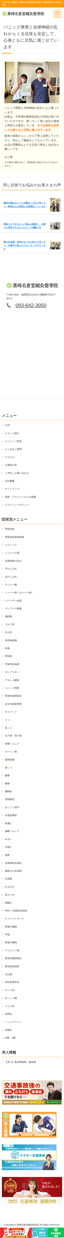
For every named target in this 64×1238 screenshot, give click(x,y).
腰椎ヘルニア (12, 831)
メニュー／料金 (13, 441)
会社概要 (10, 481)
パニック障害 (12, 688)
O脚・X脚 (10, 1037)
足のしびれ (11, 576)
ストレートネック (14, 918)
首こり (8, 727)
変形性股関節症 (13, 696)
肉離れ (8, 902)
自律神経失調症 (13, 863)
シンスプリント (13, 1021)
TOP (7, 425)
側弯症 (8, 1014)
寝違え (8, 823)
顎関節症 (10, 799)
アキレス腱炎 (12, 680)
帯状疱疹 (10, 529)
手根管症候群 (12, 664)
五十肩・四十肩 (13, 735)
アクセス (10, 457)
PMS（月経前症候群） (17, 910)
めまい (8, 839)
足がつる (10, 894)
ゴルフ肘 (10, 624)
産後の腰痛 (11, 926)
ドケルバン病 (12, 950)
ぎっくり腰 (11, 998)
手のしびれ (11, 568)
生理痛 (8, 878)
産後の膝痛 (11, 942)
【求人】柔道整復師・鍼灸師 (20, 1062)
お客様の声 (11, 465)
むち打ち (10, 886)
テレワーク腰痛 (13, 608)
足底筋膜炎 (11, 815)
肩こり (8, 767)
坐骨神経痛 (11, 640)
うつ (7, 719)
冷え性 (8, 632)
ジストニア (11, 544)
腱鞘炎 (8, 791)
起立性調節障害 (13, 704)
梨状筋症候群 (12, 966)
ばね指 (8, 974)
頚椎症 (8, 1030)
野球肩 (8, 656)
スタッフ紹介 (12, 433)
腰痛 (7, 775)
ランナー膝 (11, 584)
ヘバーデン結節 (13, 600)
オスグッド (11, 711)
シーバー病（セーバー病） (19, 592)
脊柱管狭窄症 (12, 982)
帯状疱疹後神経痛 (14, 537)
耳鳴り (8, 847)
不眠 (7, 934)
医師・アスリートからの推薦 (20, 497)
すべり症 (10, 990)
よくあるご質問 (13, 449)
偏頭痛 (8, 616)
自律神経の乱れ (13, 560)
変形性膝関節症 (13, 958)
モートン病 (11, 751)
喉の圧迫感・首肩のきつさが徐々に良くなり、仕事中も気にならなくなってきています (25, 245)
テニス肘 (10, 1006)
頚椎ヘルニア (12, 743)
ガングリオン (12, 672)
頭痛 (7, 648)
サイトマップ (12, 488)
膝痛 (7, 783)
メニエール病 (12, 552)
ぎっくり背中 (12, 807)
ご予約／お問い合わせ (17, 473)
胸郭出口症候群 (13, 870)
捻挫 (7, 855)
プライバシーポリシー (17, 504)
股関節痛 (10, 759)
